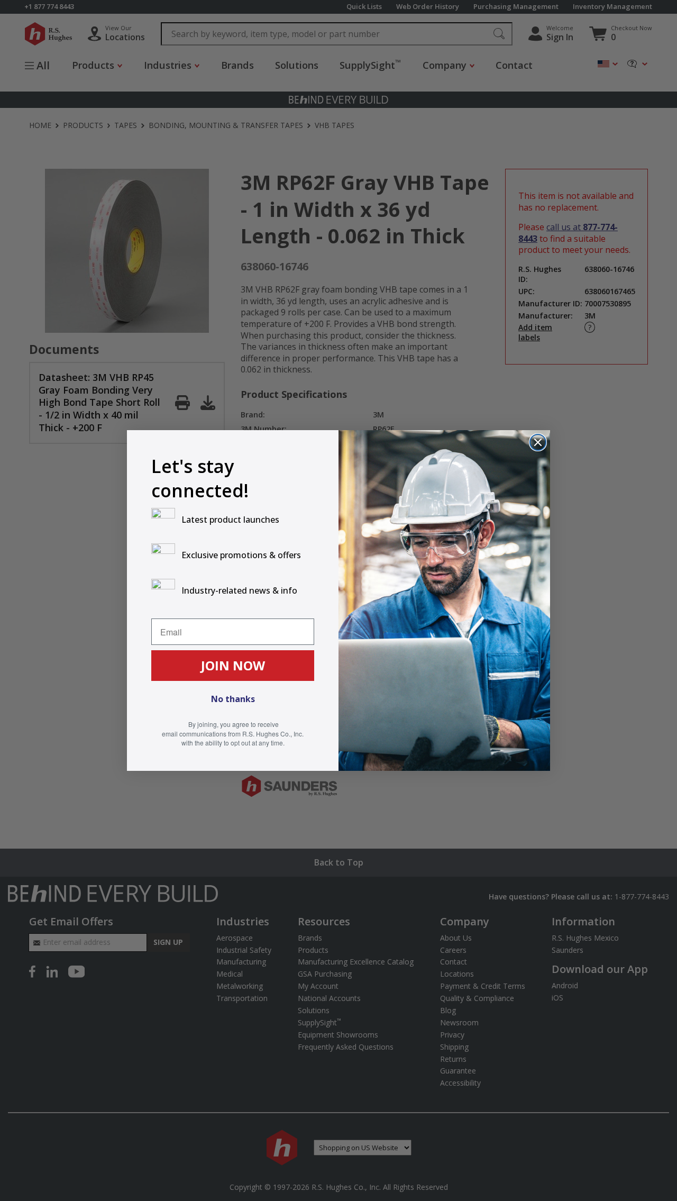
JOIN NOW (233, 665)
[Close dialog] (538, 442)
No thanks (233, 699)
